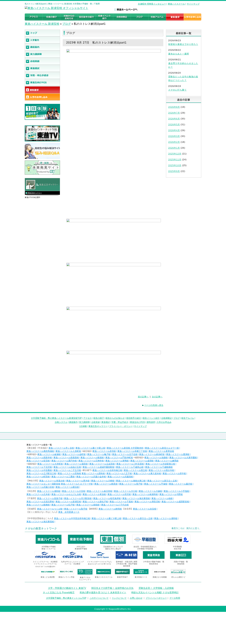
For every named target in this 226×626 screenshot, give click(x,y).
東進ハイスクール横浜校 (67, 487)
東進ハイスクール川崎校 (102, 480)
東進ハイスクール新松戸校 (95, 501)
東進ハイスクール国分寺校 (161, 470)
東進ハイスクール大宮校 (73, 491)
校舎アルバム (187, 418)
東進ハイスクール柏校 (162, 498)
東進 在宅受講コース (68, 512)
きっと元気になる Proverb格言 (59, 592)
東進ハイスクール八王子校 (119, 473)
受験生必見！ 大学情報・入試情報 (156, 588)
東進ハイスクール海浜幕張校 (136, 498)
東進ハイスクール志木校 (38, 494)
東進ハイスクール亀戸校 (99, 454)
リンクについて (119, 598)
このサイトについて (99, 598)
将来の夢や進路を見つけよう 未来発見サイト (103, 592)
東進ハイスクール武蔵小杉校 (40, 487)
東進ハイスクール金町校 (74, 454)
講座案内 (73, 422)
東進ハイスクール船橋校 (38, 505)
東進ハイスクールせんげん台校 (66, 494)
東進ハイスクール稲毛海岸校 (107, 498)
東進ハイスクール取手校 (75, 509)
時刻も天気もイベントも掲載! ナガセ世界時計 (155, 592)
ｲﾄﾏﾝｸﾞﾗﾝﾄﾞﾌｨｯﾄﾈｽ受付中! (45, 567)
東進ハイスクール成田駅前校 (175, 501)
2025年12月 (174, 154)
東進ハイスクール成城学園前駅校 (98, 467)
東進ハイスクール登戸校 (130, 484)
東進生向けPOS (137, 422)
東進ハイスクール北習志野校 (40, 501)
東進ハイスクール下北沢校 (39, 467)
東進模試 (105, 422)
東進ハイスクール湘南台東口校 (131, 480)
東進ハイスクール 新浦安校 (42, 23)
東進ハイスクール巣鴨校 (117, 461)
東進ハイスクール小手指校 (176, 491)
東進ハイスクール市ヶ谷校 (61, 448)
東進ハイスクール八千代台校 (115, 505)
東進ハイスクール (176, 4)
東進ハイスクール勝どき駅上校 (90, 448)
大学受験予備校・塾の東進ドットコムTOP (66, 598)
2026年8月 (174, 107)
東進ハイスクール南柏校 (88, 505)
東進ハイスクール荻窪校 (38, 461)
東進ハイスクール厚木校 (78, 480)
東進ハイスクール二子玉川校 (67, 470)
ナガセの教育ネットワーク (41, 528)
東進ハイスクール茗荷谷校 (161, 451)
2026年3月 (174, 136)
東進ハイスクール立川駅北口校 (41, 473)
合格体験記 (166, 418)
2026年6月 (174, 118)
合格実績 (95, 422)
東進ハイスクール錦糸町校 (152, 454)
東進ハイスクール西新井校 (39, 457)
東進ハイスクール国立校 (135, 470)
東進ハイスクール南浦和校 (145, 494)
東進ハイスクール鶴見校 (106, 484)
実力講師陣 (84, 422)
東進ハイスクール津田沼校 (147, 501)
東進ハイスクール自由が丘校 (67, 467)
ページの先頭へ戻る (153, 405)
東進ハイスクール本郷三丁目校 (132, 451)
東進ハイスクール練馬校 (167, 461)
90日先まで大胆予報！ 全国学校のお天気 (112, 588)
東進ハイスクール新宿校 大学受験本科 (125, 448)
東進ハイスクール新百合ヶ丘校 (162, 480)
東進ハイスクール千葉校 (121, 501)
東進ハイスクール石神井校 (91, 461)
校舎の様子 (98, 418)
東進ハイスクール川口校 (125, 491)
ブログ (66, 23)
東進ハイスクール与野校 (171, 494)
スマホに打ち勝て (177, 90)
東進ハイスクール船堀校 (92, 457)
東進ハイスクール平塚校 (155, 484)
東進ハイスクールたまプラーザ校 (77, 484)
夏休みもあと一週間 (178, 54)
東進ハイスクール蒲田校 (76, 464)
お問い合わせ (136, 598)
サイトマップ (193, 4)
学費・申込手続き (119, 422)
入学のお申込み (164, 422)
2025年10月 (174, 165)
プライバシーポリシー (156, 598)
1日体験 (83, 426)
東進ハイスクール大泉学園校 (183, 457)
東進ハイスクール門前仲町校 (119, 457)
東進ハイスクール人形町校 (68, 451)
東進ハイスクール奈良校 (144, 509)
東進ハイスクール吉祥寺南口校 (107, 470)
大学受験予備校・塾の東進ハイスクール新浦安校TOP (56, 418)
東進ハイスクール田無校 (69, 473)
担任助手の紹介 (133, 418)
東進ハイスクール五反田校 (102, 464)
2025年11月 (174, 159)
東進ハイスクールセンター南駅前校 (43, 484)
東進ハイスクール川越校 (150, 491)
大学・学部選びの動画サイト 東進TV (67, 588)
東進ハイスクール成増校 (142, 461)
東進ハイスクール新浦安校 (68, 501)
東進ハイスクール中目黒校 (39, 470)
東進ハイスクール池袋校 (156, 457)
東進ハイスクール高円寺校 (64, 461)
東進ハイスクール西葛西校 (66, 457)
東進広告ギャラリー (35, 193)
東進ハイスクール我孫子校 (50, 498)
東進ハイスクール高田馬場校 (40, 451)
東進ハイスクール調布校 (93, 473)
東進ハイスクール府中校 (174, 473)
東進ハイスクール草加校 (94, 494)
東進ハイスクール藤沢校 (180, 484)
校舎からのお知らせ (115, 418)
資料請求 (151, 422)
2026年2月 (174, 142)
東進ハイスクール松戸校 (63, 505)
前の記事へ (143, 396)
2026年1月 (174, 148)
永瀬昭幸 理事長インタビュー (152, 4)
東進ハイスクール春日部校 (99, 491)
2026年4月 (174, 130)
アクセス (87, 418)
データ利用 (175, 598)
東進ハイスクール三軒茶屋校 (130, 464)
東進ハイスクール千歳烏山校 (130, 467)
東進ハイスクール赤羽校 (104, 451)
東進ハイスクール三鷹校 (63, 476)
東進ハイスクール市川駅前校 (78, 498)
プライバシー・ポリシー (120, 426)
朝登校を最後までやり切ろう (183, 44)
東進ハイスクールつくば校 (50, 509)
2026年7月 (174, 113)
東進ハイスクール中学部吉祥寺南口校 (72, 518)
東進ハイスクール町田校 (38, 476)
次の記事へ (157, 396)
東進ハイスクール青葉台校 (52, 480)
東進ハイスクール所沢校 (119, 494)
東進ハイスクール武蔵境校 (120, 476)
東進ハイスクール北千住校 (125, 454)
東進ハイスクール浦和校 (48, 491)
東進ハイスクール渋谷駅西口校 (160, 464)
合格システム (61, 422)
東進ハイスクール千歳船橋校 (159, 467)
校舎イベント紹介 (151, 418)
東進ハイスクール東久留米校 (147, 473)
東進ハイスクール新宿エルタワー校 (162, 448)
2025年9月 (174, 171)
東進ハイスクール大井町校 (50, 464)
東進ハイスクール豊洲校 (177, 454)
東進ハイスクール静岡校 (110, 509)
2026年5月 (174, 124)
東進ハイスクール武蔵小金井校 (91, 476)
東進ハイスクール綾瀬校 (49, 454)
